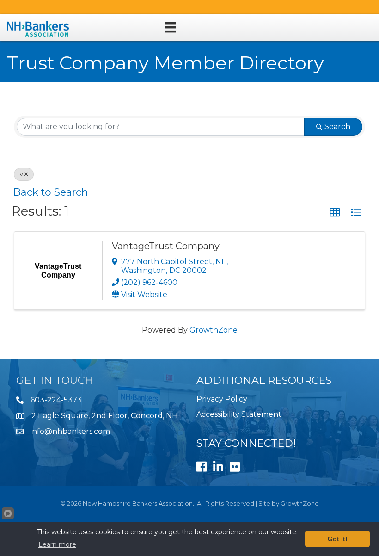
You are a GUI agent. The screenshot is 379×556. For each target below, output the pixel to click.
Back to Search (50, 192)
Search (337, 126)
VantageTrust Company (166, 246)
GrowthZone (214, 330)
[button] (335, 213)
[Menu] (170, 27)
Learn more (57, 544)
